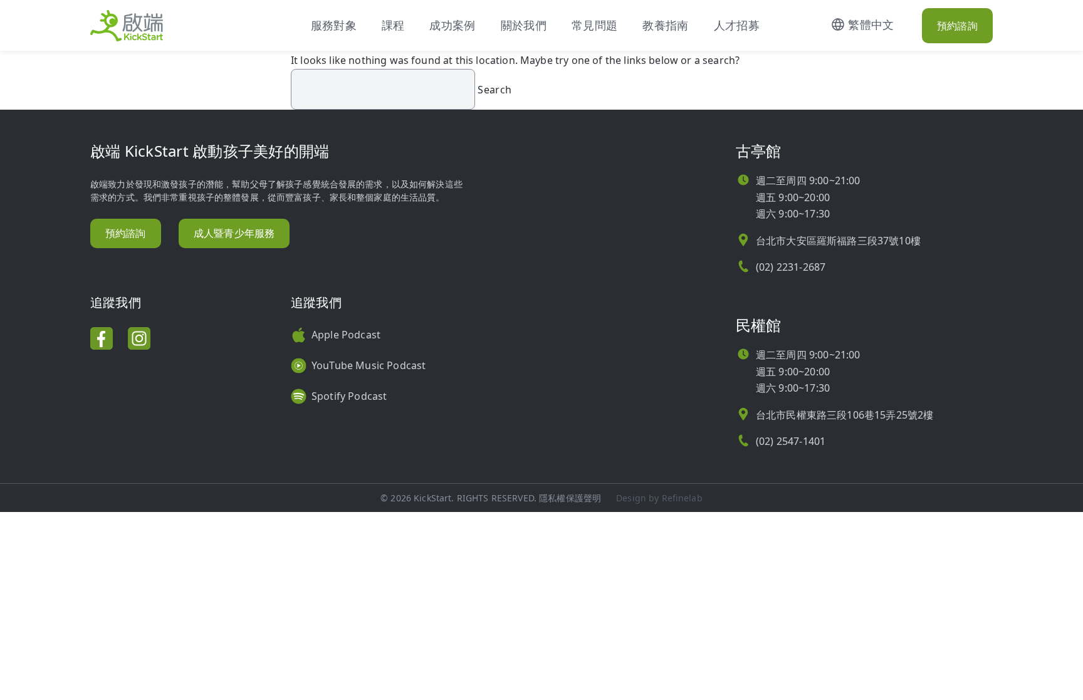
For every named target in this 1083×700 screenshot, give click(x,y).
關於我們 (524, 25)
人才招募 (737, 25)
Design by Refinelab (659, 498)
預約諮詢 (957, 26)
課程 (393, 25)
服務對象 (334, 25)
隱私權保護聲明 (570, 498)
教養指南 (665, 25)
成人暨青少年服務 (234, 233)
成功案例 (452, 25)
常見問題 (594, 25)
